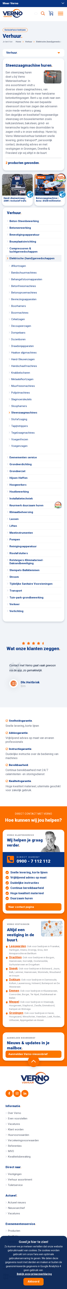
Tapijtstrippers (19, 426)
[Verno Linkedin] (24, 1093)
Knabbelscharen (20, 372)
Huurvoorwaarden (18, 1135)
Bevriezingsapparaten (23, 299)
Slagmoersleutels (21, 399)
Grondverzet (17, 471)
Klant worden (16, 1129)
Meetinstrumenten (21, 532)
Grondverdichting (20, 464)
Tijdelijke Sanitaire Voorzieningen (31, 583)
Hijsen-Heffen (18, 477)
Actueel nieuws (17, 1202)
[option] (33, 675)
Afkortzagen (18, 266)
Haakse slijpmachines (24, 352)
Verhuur (14, 213)
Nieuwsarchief (16, 1208)
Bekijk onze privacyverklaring (34, 1274)
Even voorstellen (17, 1118)
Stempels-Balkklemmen (24, 570)
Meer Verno (10, 3)
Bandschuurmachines (24, 272)
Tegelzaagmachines (23, 432)
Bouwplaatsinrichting (22, 241)
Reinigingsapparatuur (23, 546)
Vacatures (14, 1124)
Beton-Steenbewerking (24, 221)
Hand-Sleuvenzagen (23, 359)
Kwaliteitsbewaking (19, 1156)
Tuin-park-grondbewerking (26, 597)
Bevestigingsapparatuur (24, 234)
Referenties (15, 1145)
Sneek (13, 968)
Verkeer (14, 604)
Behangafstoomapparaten (26, 279)
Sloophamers (19, 406)
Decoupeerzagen (21, 326)
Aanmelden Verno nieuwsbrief (28, 1054)
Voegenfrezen (19, 439)
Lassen (14, 519)
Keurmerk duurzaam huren (26, 505)
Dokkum (14, 979)
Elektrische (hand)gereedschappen (31, 258)
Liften (13, 525)
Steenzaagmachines (24, 412)
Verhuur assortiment (20, 1179)
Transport (15, 590)
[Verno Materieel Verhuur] (17, 13)
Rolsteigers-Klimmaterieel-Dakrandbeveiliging (26, 562)
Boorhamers (18, 306)
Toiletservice (15, 1185)
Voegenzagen (19, 446)
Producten (14, 1230)
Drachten (15, 957)
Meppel (14, 1001)
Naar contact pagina (21, 907)
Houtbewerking (19, 491)
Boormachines (19, 312)
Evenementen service (23, 457)
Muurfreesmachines (23, 386)
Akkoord (33, 1281)
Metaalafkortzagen (22, 379)
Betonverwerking (20, 227)
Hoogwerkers (17, 484)
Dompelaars (18, 332)
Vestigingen (15, 1174)
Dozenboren (18, 339)
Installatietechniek (21, 498)
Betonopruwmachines (24, 292)
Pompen (14, 539)
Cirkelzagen (18, 319)
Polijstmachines (20, 392)
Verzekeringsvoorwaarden (23, 1140)
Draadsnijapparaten (22, 346)
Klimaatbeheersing (21, 512)
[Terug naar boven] (33, 1061)
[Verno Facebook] (9, 1093)
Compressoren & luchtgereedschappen (23, 250)
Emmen (14, 990)
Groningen (16, 1013)
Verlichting (16, 611)
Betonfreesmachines (23, 286)
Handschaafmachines (24, 366)
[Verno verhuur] (35, 1078)
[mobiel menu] (60, 13)
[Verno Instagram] (17, 1093)
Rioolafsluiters (18, 553)
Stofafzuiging (19, 419)
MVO (11, 1151)
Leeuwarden (17, 946)
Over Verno (14, 1113)
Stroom (14, 576)
